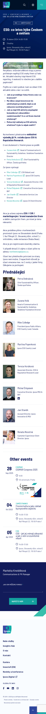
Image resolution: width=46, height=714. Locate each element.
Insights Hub (9, 645)
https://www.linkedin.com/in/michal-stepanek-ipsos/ (19, 398)
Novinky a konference (13, 671)
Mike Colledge (12, 172)
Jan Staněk (11, 194)
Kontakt (7, 655)
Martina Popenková (14, 175)
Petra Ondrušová (13, 159)
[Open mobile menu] (41, 5)
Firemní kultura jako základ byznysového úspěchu (28, 507)
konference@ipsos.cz (19, 251)
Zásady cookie (34, 699)
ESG (16, 23)
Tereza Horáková (13, 182)
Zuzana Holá (11, 150)
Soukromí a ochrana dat (21, 699)
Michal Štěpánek (13, 188)
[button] (24, 5)
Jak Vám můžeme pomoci (13, 584)
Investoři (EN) (9, 667)
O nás (5, 650)
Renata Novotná (13, 201)
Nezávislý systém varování (12, 703)
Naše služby (8, 641)
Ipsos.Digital (9, 676)
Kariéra (6, 662)
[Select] (33, 5)
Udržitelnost (26, 23)
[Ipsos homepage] (7, 5)
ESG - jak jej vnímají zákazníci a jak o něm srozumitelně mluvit (29, 536)
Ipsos (5, 14)
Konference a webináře (19, 14)
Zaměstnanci (22, 503)
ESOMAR (19, 467)
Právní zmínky (8, 699)
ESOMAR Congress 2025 (26, 469)
